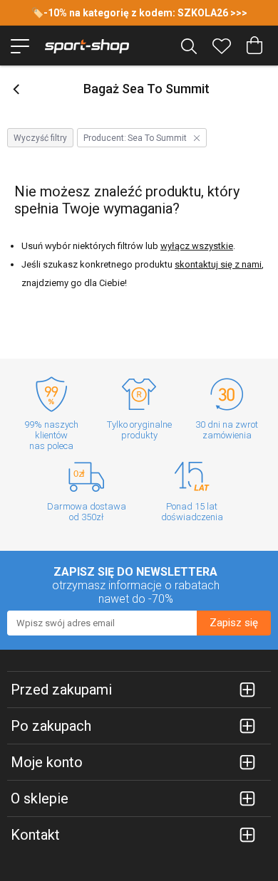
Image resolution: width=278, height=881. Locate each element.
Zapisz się (234, 622)
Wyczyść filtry (40, 138)
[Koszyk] (254, 45)
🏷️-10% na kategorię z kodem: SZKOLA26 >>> (139, 13)
